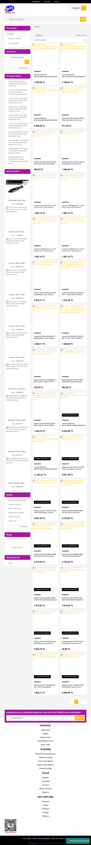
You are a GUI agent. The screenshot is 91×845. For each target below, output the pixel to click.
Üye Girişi (45, 785)
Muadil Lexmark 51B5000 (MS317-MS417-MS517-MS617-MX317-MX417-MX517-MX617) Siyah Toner (45, 382)
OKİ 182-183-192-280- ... (17, 232)
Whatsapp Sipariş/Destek (79, 841)
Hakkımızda (45, 730)
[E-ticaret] (45, 843)
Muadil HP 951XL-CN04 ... (17, 420)
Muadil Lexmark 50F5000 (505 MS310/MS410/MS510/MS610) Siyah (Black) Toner (72, 600)
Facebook (45, 801)
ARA (83, 19)
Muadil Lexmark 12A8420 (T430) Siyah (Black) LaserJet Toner (73, 686)
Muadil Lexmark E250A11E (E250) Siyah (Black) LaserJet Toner (73, 163)
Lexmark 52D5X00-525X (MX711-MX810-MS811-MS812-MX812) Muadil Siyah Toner (45, 338)
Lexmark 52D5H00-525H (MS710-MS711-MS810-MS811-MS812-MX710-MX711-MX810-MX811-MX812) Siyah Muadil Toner (73, 295)
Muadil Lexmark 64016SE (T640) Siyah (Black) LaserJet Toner (45, 293)
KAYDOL (79, 718)
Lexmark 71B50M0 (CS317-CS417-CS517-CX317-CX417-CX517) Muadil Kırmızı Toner (73, 207)
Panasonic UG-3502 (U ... (17, 389)
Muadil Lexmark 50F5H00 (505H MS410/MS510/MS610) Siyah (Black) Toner (72, 382)
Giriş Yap (47, 1)
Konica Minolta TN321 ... (17, 483)
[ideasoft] (33, 843)
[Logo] (10, 9)
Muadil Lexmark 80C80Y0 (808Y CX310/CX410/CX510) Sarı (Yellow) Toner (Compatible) (72, 512)
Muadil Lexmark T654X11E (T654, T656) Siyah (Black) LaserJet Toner (73, 469)
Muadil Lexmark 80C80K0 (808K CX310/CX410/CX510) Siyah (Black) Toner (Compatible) (72, 556)
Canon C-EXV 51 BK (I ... (17, 357)
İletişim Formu (45, 737)
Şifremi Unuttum (45, 789)
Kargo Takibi (45, 745)
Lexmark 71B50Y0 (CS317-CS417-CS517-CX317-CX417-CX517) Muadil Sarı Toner (45, 207)
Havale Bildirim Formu (45, 741)
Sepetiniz (45, 792)
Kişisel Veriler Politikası (45, 765)
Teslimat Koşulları (45, 768)
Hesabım (45, 778)
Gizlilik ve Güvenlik (45, 757)
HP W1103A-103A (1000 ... (17, 200)
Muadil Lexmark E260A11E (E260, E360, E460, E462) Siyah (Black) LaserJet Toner (45, 164)
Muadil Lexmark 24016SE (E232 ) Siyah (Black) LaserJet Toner (73, 642)
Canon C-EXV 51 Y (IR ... (17, 295)
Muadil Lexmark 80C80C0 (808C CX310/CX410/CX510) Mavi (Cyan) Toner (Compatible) (45, 600)
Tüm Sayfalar (23, 526)
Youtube (45, 812)
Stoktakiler (39, 35)
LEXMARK (10, 34)
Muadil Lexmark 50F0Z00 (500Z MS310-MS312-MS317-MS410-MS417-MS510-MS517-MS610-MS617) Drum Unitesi (44, 426)
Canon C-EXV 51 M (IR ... (17, 263)
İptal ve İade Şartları (45, 761)
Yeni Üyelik (45, 781)
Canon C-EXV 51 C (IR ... (17, 326)
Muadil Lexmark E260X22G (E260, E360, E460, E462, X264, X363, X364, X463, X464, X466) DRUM (73, 120)
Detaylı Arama (23, 68)
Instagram (45, 809)
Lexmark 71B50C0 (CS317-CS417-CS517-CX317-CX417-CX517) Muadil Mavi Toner (73, 251)
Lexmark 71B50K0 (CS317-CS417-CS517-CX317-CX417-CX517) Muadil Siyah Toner (45, 251)
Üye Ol (56, 1)
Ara (27, 62)
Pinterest (45, 816)
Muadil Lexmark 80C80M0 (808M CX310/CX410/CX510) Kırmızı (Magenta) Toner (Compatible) (45, 556)
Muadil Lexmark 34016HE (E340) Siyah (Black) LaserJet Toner (45, 642)
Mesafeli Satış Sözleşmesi (45, 754)
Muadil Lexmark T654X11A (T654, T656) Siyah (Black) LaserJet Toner (45, 512)
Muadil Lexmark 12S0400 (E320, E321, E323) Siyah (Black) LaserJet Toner (44, 687)
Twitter (45, 805)
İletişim (45, 734)
